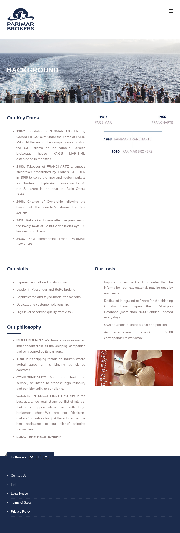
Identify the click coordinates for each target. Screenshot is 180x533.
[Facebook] (38, 457)
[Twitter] (31, 457)
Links (14, 484)
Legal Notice (19, 493)
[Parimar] (20, 20)
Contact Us (18, 475)
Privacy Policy (21, 511)
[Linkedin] (46, 457)
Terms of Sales (21, 502)
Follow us (18, 457)
